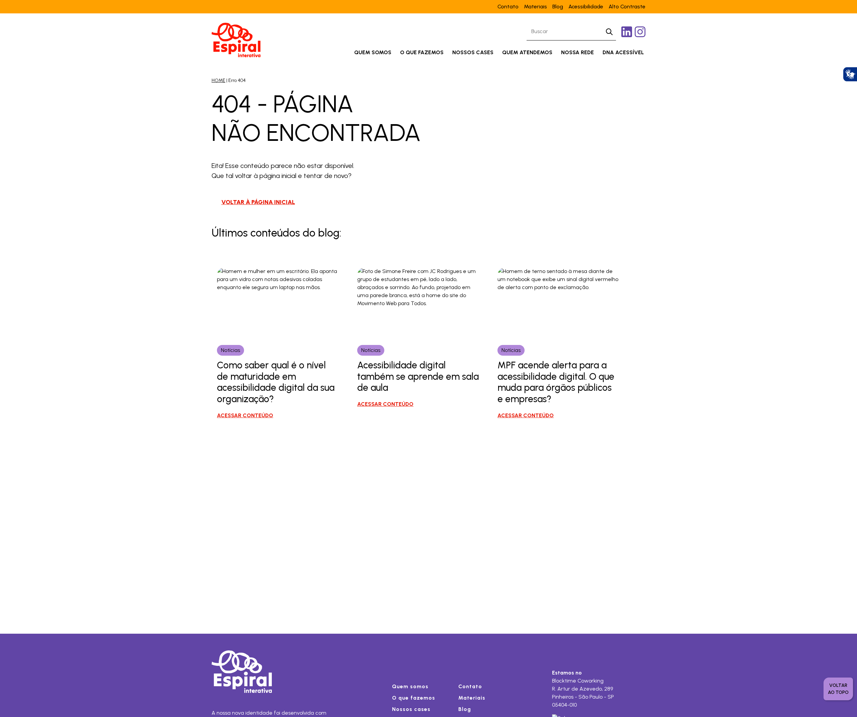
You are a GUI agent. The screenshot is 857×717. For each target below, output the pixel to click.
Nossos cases (472, 52)
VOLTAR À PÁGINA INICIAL (258, 202)
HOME (218, 80)
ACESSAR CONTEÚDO (245, 415)
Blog (557, 6)
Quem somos (372, 52)
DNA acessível (623, 52)
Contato (508, 6)
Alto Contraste (627, 6)
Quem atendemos (527, 52)
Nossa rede (577, 52)
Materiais (535, 6)
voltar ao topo (838, 689)
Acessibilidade (585, 6)
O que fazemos (422, 52)
